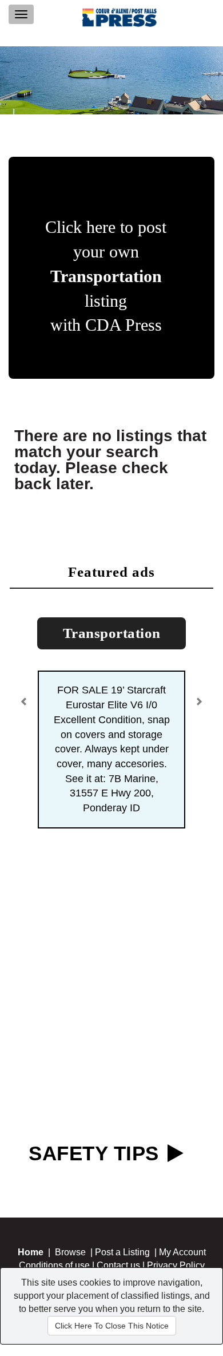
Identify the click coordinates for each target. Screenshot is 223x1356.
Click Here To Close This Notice (112, 1325)
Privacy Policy (176, 1265)
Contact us (118, 1265)
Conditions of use (54, 1265)
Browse (70, 1252)
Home (30, 1252)
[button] (25, 697)
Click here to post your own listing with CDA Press (105, 275)
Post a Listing (122, 1252)
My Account (182, 1252)
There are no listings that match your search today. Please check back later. (110, 460)
